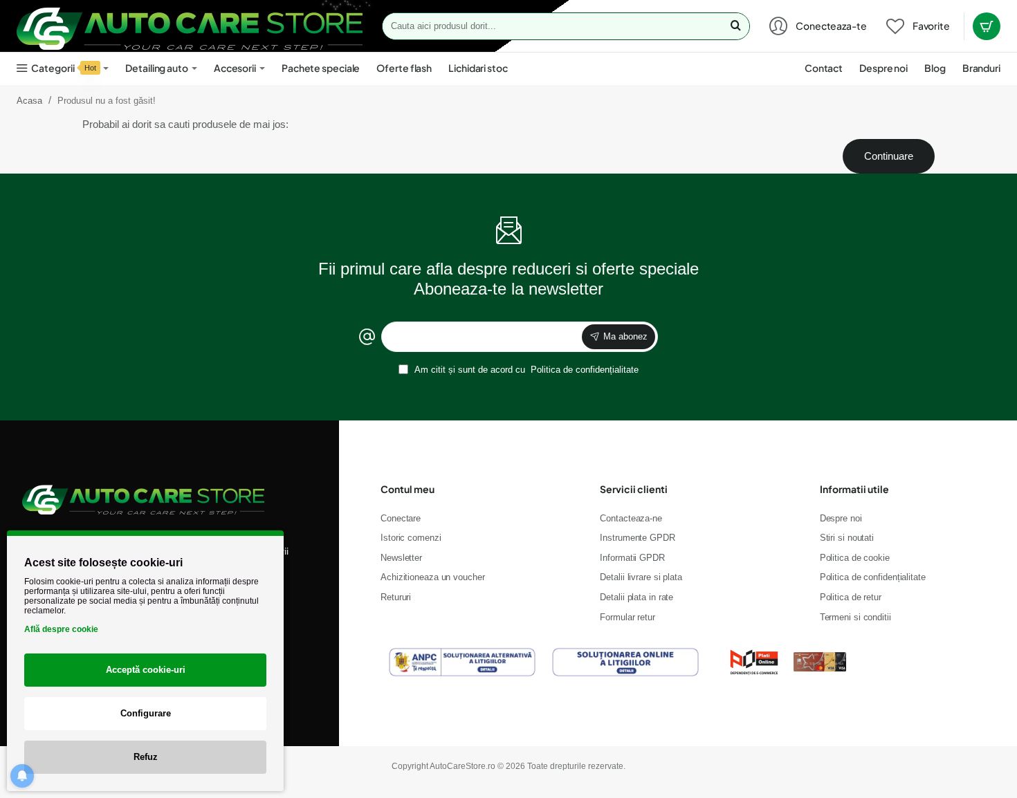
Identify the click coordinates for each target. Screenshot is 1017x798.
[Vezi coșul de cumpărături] (986, 26)
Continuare (888, 156)
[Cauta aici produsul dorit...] (735, 26)
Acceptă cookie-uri (145, 670)
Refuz (146, 757)
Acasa (29, 100)
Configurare (145, 713)
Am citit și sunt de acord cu (525, 369)
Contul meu (407, 489)
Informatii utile (854, 489)
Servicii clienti (634, 489)
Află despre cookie (61, 629)
